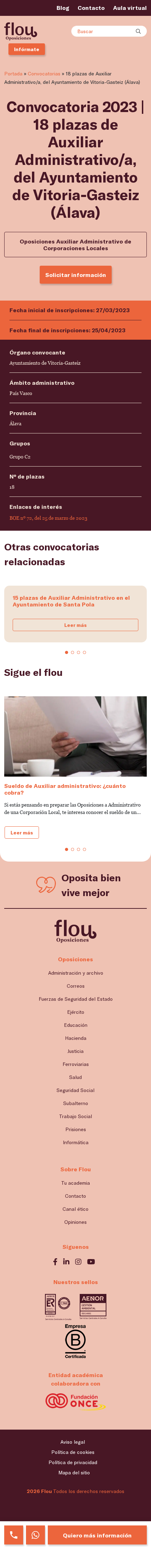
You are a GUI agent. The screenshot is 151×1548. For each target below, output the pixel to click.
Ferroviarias (76, 1064)
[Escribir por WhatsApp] (35, 1534)
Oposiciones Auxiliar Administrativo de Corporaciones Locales (75, 244)
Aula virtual (130, 7)
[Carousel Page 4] (84, 652)
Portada (13, 73)
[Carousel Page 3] (78, 652)
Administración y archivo (75, 973)
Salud (75, 1077)
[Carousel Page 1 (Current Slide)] (66, 652)
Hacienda (75, 1038)
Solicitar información (75, 274)
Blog (63, 7)
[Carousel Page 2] (72, 652)
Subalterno (75, 1103)
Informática (75, 1142)
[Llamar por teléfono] (13, 1534)
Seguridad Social (75, 1090)
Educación (75, 1025)
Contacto (91, 7)
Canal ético (75, 1209)
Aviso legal (72, 1442)
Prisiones (75, 1129)
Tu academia (75, 1183)
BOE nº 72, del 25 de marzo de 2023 (48, 518)
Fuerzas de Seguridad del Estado (76, 999)
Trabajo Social (75, 1116)
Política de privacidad (72, 1462)
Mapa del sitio (74, 1472)
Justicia (75, 1051)
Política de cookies (72, 1452)
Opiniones (75, 1222)
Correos (76, 986)
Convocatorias (44, 73)
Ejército (75, 1012)
